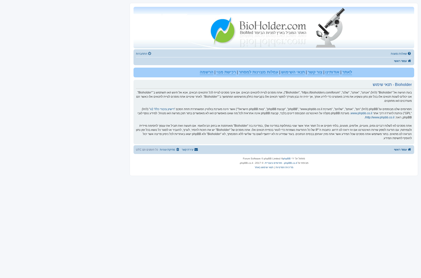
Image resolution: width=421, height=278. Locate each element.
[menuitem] (401, 54)
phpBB (287, 158)
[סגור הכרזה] (137, 71)
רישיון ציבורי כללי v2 (162, 109)
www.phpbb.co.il (361, 113)
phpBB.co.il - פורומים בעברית (281, 163)
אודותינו (332, 72)
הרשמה (206, 72)
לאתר (347, 72)
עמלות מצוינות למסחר (258, 72)
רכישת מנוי (226, 72)
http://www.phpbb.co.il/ (379, 117)
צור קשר (315, 72)
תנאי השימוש (293, 72)
